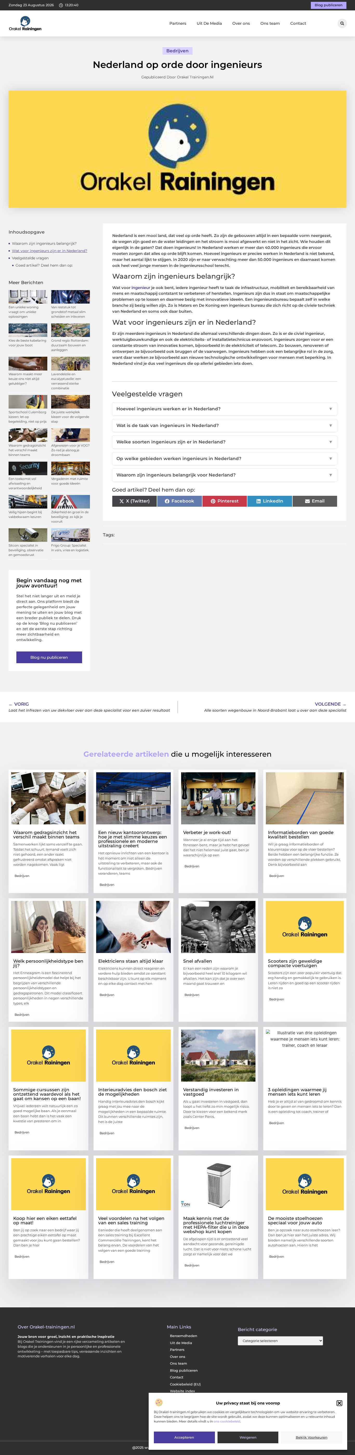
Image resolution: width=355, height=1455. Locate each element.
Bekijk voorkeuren (311, 1437)
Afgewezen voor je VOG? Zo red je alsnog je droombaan (70, 450)
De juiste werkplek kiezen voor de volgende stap (70, 416)
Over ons (241, 23)
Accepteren (184, 1437)
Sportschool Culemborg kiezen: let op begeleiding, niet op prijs (28, 416)
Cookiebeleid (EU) (185, 1384)
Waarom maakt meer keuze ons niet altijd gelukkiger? (25, 378)
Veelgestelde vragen (30, 258)
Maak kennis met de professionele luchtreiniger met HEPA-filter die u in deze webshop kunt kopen (216, 1225)
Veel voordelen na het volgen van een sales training (131, 1220)
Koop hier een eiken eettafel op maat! (45, 1220)
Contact (298, 23)
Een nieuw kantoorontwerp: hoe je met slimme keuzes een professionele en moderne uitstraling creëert (132, 839)
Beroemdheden (183, 1336)
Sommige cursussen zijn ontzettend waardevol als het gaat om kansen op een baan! (47, 1094)
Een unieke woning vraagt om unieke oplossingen (23, 311)
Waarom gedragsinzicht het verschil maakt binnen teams (27, 450)
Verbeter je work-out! (207, 832)
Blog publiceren (184, 1370)
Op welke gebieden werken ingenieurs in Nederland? (224, 458)
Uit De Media (209, 23)
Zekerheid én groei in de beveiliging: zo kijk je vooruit (70, 516)
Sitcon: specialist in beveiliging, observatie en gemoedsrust (26, 550)
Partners (177, 23)
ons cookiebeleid (227, 1421)
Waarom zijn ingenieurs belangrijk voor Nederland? (224, 475)
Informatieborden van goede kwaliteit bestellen (300, 834)
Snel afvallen (197, 961)
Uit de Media (181, 1343)
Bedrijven (177, 50)
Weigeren (248, 1437)
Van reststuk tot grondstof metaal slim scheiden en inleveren (68, 311)
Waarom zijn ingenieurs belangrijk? (44, 243)
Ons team (270, 23)
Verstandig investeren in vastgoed (211, 1092)
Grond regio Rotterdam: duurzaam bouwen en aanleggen (70, 345)
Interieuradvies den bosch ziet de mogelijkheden (132, 1092)
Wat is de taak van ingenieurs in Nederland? (224, 425)
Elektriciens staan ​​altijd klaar (130, 961)
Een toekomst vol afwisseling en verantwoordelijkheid (25, 483)
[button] (339, 1403)
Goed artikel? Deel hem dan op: (44, 265)
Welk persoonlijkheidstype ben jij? (48, 963)
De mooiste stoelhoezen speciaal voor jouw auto (295, 1220)
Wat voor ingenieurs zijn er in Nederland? (49, 250)
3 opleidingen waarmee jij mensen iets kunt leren (297, 1092)
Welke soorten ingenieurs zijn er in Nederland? (224, 441)
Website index (182, 1391)
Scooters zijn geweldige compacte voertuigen (295, 963)
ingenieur (141, 287)
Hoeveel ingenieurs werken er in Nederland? (224, 408)
